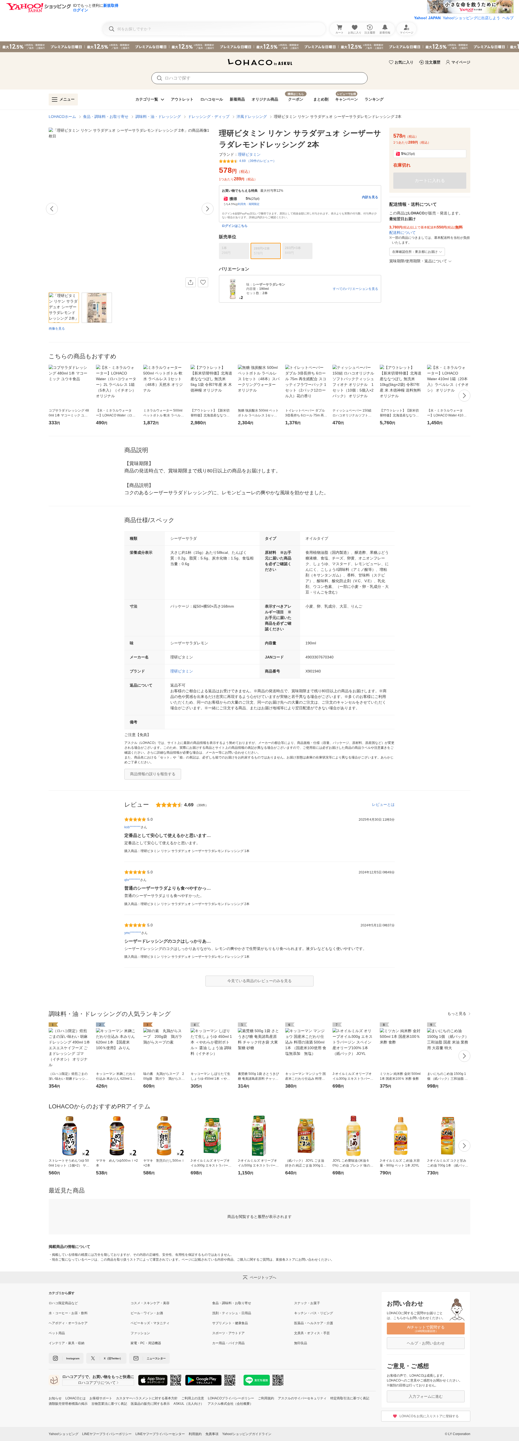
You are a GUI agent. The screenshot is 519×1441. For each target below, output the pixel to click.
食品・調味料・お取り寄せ (105, 116)
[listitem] (90, 1303)
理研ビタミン (181, 671)
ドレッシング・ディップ (208, 116)
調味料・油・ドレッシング (158, 116)
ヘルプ (508, 18)
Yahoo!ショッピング (63, 1434)
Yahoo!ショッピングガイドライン (246, 1434)
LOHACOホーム (62, 116)
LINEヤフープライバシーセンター (160, 1434)
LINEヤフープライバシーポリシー (107, 1434)
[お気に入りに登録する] (203, 282)
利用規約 (195, 1434)
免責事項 (211, 1434)
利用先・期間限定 (249, 204)
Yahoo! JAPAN (427, 18)
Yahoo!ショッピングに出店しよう (471, 18)
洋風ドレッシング (252, 116)
